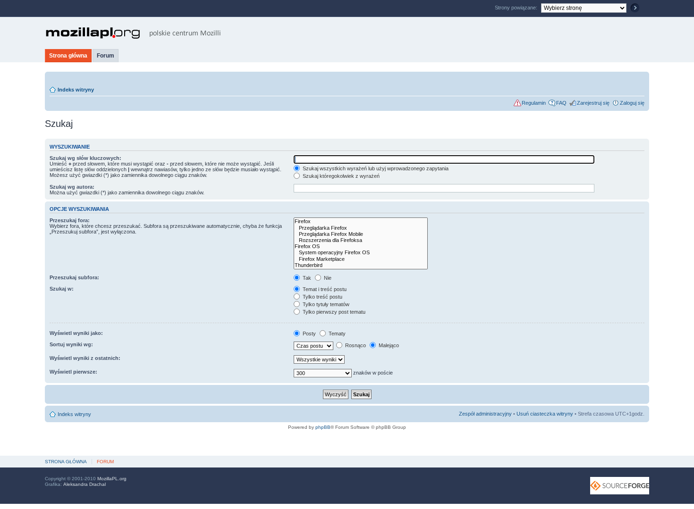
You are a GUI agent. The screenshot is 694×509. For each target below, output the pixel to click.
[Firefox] (361, 221)
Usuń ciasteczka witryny (544, 414)
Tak (306, 278)
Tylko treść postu (321, 297)
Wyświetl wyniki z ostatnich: (85, 358)
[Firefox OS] (361, 246)
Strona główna (68, 55)
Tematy (336, 333)
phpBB (322, 427)
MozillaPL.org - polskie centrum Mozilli (133, 33)
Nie (326, 278)
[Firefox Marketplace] (361, 259)
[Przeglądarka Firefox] (361, 228)
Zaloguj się (632, 103)
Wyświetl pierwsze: (73, 372)
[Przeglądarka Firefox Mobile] (361, 234)
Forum (105, 55)
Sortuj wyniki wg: (71, 344)
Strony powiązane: (517, 7)
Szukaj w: (62, 289)
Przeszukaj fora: (70, 220)
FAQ (561, 103)
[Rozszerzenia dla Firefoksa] (361, 240)
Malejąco (388, 345)
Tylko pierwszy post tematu (333, 312)
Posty (308, 333)
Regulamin (534, 103)
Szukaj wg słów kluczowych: (85, 158)
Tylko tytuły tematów (325, 304)
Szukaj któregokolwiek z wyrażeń (340, 176)
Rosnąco (355, 345)
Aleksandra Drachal (84, 484)
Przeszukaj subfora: (74, 277)
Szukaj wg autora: (72, 187)
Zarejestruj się (593, 103)
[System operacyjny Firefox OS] (361, 253)
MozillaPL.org (112, 478)
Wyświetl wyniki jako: (76, 333)
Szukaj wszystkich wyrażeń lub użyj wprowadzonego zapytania (375, 168)
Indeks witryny (76, 89)
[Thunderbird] (361, 265)
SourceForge (619, 485)
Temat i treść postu (324, 289)
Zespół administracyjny (485, 414)
